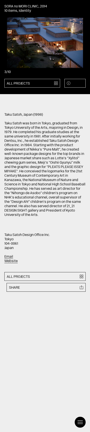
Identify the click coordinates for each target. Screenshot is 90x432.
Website (11, 261)
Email (8, 257)
